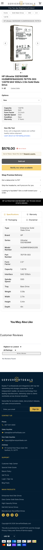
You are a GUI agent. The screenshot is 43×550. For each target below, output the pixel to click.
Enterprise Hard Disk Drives (12, 495)
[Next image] (37, 43)
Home (6, 13)
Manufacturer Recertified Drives (13, 511)
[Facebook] (3, 515)
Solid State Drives (18, 13)
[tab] (11, 214)
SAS (29, 13)
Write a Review (21, 353)
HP (5, 88)
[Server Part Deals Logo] (21, 3)
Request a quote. (30, 154)
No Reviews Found (9, 359)
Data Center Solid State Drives (13, 499)
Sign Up (35, 409)
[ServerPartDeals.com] (18, 379)
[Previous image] (5, 43)
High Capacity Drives (9, 503)
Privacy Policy (7, 530)
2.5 (36, 13)
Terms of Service (22, 530)
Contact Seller (15, 88)
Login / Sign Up (7, 479)
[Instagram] (12, 515)
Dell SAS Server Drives (10, 507)
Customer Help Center (10, 463)
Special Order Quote (9, 467)
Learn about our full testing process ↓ (17, 136)
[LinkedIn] (7, 515)
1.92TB (6, 17)
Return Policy (6, 471)
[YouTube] (16, 515)
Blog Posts (5, 483)
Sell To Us (5, 475)
